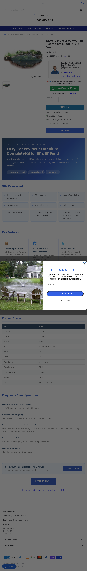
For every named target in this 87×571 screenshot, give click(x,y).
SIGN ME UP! (65, 294)
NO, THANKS (65, 301)
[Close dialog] (84, 263)
